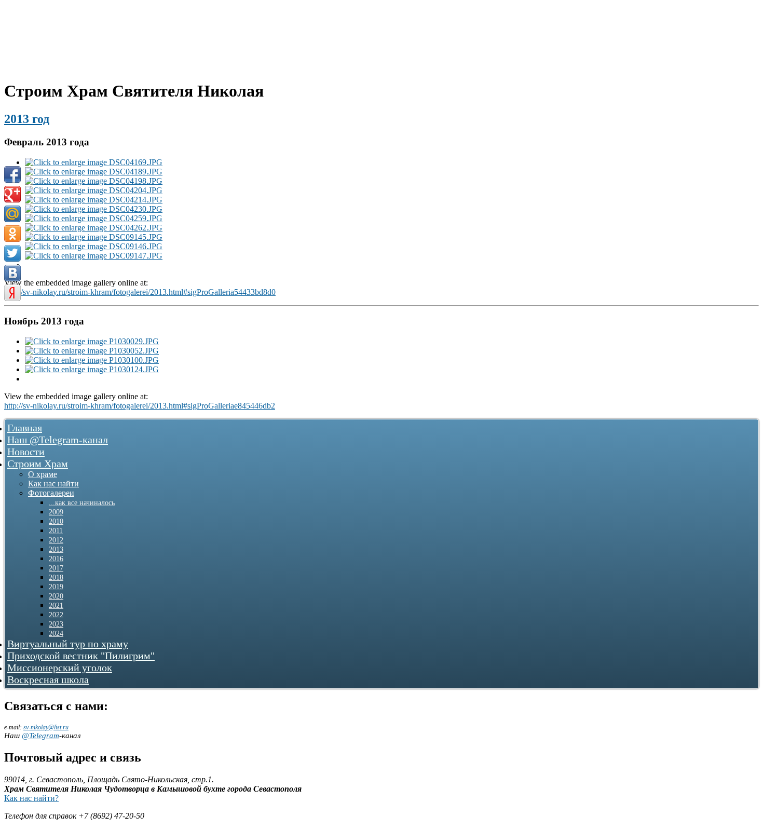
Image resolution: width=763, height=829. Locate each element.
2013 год (26, 119)
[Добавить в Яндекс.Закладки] (12, 292)
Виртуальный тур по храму (67, 643)
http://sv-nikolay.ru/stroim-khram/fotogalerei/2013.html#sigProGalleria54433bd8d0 (140, 292)
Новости (26, 451)
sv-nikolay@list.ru (46, 727)
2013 (56, 549)
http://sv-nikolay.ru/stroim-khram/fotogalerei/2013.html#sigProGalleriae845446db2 (139, 405)
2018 (56, 577)
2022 (56, 615)
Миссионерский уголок (59, 667)
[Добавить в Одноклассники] (12, 233)
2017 (56, 568)
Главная (24, 427)
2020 (56, 596)
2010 (56, 521)
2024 (56, 633)
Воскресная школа (48, 679)
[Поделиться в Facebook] (12, 174)
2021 (56, 605)
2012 (56, 540)
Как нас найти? (31, 798)
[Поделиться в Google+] (12, 194)
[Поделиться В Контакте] (12, 273)
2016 (56, 559)
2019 (56, 587)
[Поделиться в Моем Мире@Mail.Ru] (12, 214)
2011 (56, 531)
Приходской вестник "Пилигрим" (81, 655)
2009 (56, 512)
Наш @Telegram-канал (57, 439)
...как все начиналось (82, 503)
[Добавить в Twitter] (12, 253)
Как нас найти (53, 483)
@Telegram (40, 735)
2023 (56, 624)
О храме (42, 474)
